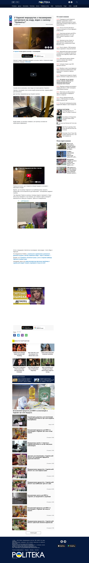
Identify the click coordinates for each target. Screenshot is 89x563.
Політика (32, 6)
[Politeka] (44, 2)
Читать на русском (49, 24)
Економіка (25, 6)
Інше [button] (74, 6)
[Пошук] (77, 2)
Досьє (19, 6)
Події (65, 6)
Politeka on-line (45, 6)
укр (13, 2)
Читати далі (33, 532)
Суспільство (58, 6)
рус (17, 2)
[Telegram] (71, 2)
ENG (70, 6)
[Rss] (69, 2)
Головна (14, 6)
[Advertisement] (33, 315)
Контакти (37, 549)
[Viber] (10, 22)
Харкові (16, 51)
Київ (52, 6)
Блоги (37, 6)
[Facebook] (10, 16)
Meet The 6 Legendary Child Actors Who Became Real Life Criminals (69, 128)
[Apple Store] (61, 546)
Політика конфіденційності (18, 549)
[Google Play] (71, 546)
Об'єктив (27, 61)
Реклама (31, 549)
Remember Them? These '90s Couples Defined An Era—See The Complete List (69, 135)
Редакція (27, 549)
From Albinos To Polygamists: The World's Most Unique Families (69, 118)
